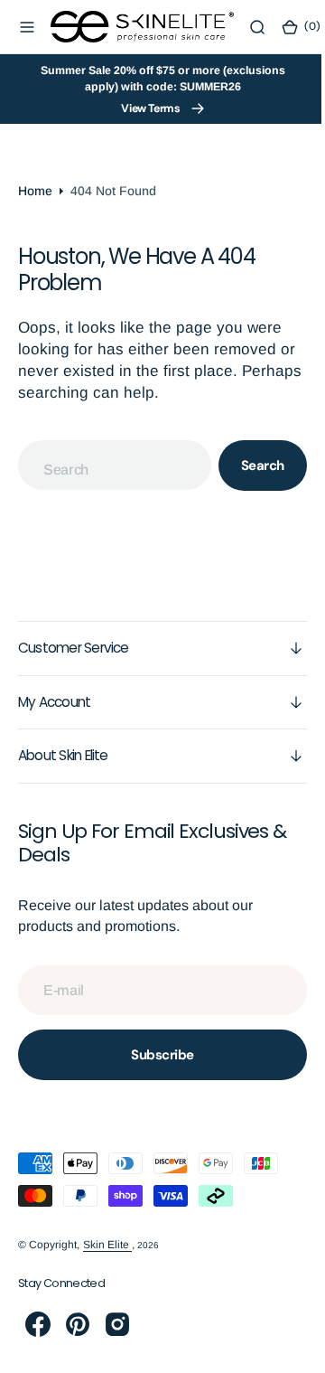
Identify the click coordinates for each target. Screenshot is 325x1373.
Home (35, 190)
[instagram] (117, 1324)
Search (249, 465)
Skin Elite (107, 1244)
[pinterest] (78, 1324)
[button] (27, 27)
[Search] (257, 27)
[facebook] (38, 1324)
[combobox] (108, 465)
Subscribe (156, 1055)
